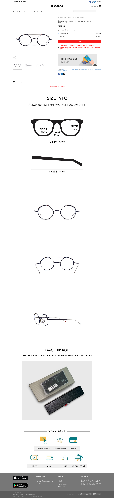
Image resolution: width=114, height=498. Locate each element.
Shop (61, 17)
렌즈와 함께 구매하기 (64, 36)
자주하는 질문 (61, 486)
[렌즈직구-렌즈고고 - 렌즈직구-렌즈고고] (57, 6)
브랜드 (29, 11)
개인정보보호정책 (62, 484)
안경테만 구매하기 (64, 33)
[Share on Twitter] (62, 74)
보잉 (92, 69)
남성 (83, 69)
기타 (75, 69)
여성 (66, 70)
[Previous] (15, 37)
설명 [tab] (14, 82)
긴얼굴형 (77, 69)
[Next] (53, 37)
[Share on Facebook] (59, 74)
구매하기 (79, 41)
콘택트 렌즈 (18, 11)
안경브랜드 (69, 17)
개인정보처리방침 (75, 494)
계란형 (72, 69)
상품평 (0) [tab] (22, 82)
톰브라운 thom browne (78, 17)
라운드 (90, 69)
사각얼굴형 (96, 69)
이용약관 (69, 494)
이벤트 (41, 11)
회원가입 (96, 6)
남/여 (81, 69)
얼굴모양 (63, 70)
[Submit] (95, 11)
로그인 (92, 6)
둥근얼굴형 (86, 69)
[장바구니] (100, 6)
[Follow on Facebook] (90, 2)
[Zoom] (14, 57)
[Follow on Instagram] (93, 2)
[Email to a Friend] (64, 74)
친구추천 (36, 11)
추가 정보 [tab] (17, 82)
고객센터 (60, 481)
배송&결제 (60, 480)
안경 (25, 11)
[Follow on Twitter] (95, 2)
